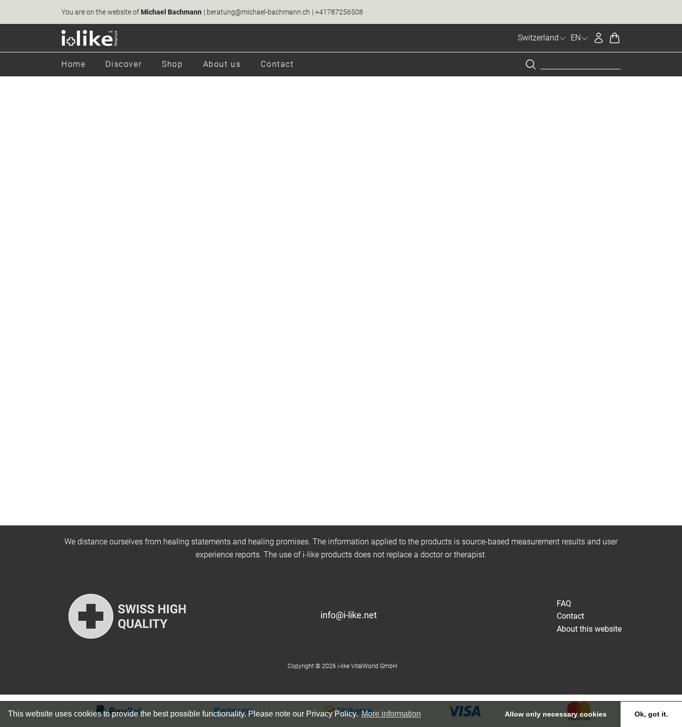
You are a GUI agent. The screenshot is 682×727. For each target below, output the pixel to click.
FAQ (564, 603)
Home (73, 64)
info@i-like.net (349, 615)
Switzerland (538, 37)
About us (222, 64)
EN (576, 37)
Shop (172, 64)
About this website (589, 629)
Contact (277, 64)
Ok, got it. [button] (651, 714)
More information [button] (391, 714)
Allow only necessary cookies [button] (556, 714)
